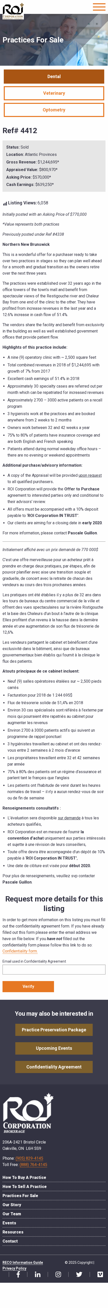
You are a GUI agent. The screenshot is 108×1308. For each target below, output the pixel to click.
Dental (54, 76)
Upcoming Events (54, 1048)
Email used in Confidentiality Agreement (34, 961)
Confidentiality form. (20, 951)
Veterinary (54, 93)
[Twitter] (77, 1275)
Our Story (12, 1204)
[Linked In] (35, 1275)
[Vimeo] (98, 1275)
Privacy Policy (14, 1268)
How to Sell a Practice (25, 1186)
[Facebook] (16, 1275)
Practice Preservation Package (54, 1029)
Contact (10, 1241)
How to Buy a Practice (24, 1177)
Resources (13, 1232)
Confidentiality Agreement (54, 1066)
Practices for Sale (20, 1195)
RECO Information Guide (23, 1263)
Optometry (54, 109)
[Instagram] (56, 1275)
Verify (28, 986)
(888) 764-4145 (33, 1164)
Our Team (12, 1213)
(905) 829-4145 (29, 1158)
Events (9, 1223)
